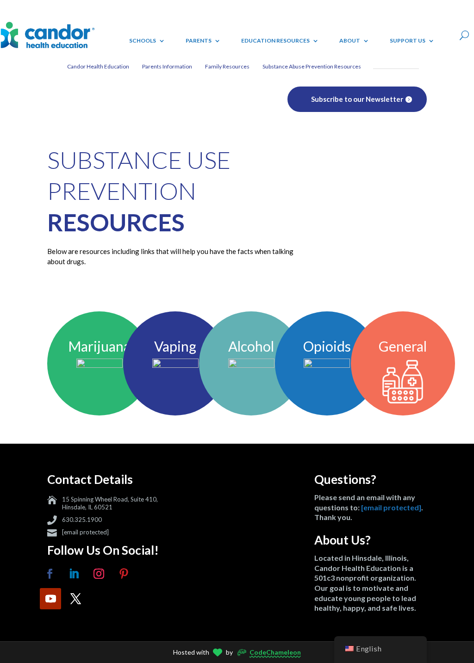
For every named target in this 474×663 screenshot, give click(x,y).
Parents (199, 40)
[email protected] (85, 532)
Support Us (407, 40)
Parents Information (167, 66)
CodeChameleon (275, 652)
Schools (142, 40)
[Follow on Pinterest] (123, 573)
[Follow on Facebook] (49, 573)
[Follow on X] (75, 598)
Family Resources (227, 66)
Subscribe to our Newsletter (357, 99)
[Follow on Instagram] (98, 573)
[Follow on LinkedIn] (73, 573)
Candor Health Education (98, 66)
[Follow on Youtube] (50, 598)
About (349, 40)
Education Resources (275, 40)
